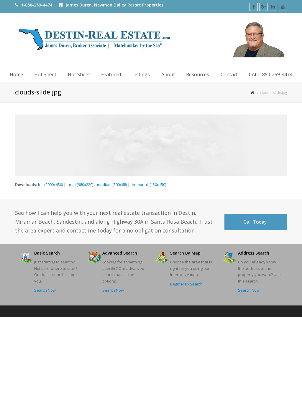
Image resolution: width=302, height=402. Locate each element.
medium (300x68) (112, 184)
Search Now (45, 290)
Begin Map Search (186, 284)
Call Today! (255, 222)
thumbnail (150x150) (148, 184)
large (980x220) (80, 184)
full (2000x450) (50, 184)
